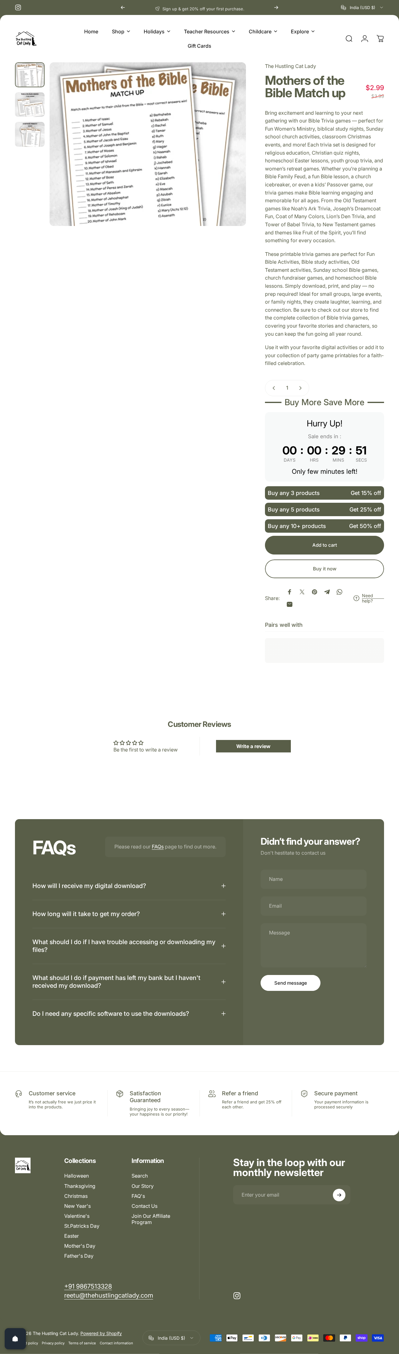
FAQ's (138, 1196)
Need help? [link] (367, 598)
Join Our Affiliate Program (151, 1218)
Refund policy (26, 1343)
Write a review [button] (253, 746)
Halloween (76, 1176)
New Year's (77, 1206)
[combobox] (362, 7)
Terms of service (82, 1343)
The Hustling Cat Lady (290, 66)
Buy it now (324, 569)
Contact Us (144, 1206)
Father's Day (79, 1255)
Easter (71, 1235)
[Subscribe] (339, 1195)
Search (140, 1176)
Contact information (116, 1343)
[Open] (15, 1338)
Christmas (76, 1196)
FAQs (158, 846)
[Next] (276, 7)
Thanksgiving (79, 1186)
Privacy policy (53, 1343)
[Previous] (123, 7)
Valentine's (76, 1215)
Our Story (143, 1186)
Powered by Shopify (101, 1333)
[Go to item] (30, 74)
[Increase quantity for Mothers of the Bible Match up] (302, 388)
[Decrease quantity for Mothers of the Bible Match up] (272, 388)
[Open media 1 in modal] (148, 144)
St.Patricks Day (81, 1225)
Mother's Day (79, 1245)
